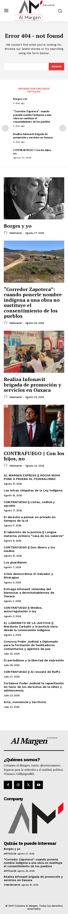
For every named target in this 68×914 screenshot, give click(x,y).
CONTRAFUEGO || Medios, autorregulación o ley (23, 609)
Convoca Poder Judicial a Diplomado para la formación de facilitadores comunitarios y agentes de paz (31, 645)
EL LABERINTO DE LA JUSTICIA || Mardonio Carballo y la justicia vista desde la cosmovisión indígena (31, 626)
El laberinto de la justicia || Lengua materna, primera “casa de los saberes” (34, 533)
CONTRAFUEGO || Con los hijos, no (32, 151)
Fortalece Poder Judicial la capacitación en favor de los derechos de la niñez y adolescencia (34, 686)
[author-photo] (6, 233)
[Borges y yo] (34, 198)
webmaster (15, 233)
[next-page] (62, 128)
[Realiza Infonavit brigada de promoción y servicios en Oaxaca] (34, 352)
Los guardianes (15, 562)
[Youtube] (39, 785)
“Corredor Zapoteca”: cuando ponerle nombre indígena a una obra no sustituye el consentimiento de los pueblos (32, 116)
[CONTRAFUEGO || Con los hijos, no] (34, 426)
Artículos (10, 853)
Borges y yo (20, 99)
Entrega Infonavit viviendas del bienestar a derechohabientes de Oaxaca (29, 592)
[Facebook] (8, 785)
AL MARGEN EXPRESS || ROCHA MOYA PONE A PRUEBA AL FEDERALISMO (32, 477)
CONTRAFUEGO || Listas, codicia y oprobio (29, 503)
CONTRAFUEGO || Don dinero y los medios (29, 549)
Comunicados (12, 885)
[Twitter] (28, 785)
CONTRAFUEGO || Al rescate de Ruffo (32, 672)
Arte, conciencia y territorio (25, 702)
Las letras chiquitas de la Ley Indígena (33, 490)
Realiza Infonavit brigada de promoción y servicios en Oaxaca (33, 135)
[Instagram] (18, 785)
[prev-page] (5, 128)
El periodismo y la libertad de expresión (34, 660)
